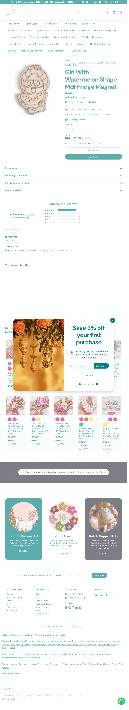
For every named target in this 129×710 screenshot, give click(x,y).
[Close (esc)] (112, 320)
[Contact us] (121, 701)
